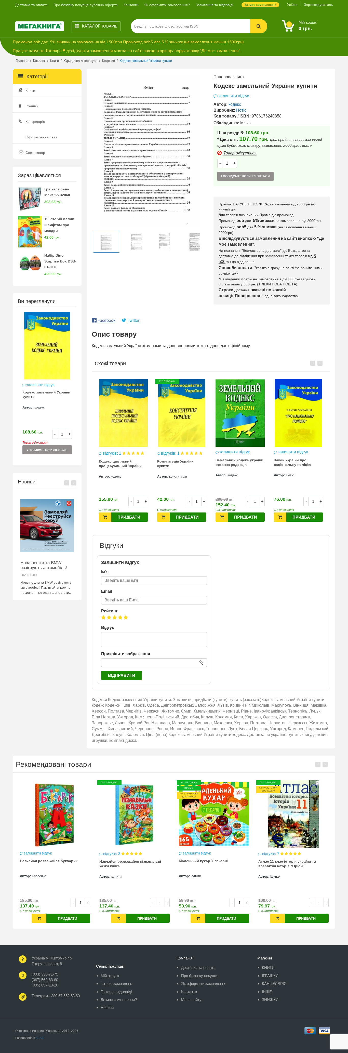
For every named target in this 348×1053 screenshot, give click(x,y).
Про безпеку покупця (199, 975)
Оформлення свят (41, 137)
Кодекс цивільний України (297, 460)
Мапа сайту (191, 999)
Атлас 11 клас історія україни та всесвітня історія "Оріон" (207, 863)
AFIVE (40, 1038)
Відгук (107, 627)
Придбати (128, 517)
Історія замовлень (116, 983)
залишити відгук (40, 385)
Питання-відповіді (116, 992)
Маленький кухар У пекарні (123, 861)
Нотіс (241, 110)
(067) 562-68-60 (45, 980)
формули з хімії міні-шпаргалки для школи (290, 863)
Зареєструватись (318, 5)
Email (106, 591)
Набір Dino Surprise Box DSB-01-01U (60, 261)
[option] (47, 386)
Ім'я (105, 572)
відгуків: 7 (192, 853)
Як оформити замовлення (203, 983)
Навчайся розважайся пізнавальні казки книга (51, 863)
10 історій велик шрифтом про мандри (59, 225)
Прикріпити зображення (125, 654)
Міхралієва (278, 876)
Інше (267, 992)
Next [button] (73, 482)
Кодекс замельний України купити (46, 394)
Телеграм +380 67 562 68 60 (56, 996)
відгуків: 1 (112, 453)
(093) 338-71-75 (45, 974)
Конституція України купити (117, 463)
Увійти (292, 5)
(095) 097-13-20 (45, 985)
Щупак (196, 876)
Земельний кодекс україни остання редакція (181, 462)
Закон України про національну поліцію (234, 462)
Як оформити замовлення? (167, 5)
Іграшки (31, 106)
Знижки (270, 999)
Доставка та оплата (31, 5)
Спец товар (35, 153)
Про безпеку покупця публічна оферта (85, 5)
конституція (120, 476)
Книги (30, 90)
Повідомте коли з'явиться (47, 450)
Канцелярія (35, 122)
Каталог (99, 26)
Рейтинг (109, 611)
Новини (107, 1007)
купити (37, 876)
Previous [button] (66, 482)
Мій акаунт (110, 975)
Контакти (131, 5)
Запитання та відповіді (214, 5)
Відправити (121, 675)
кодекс (39, 407)
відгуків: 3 (33, 853)
